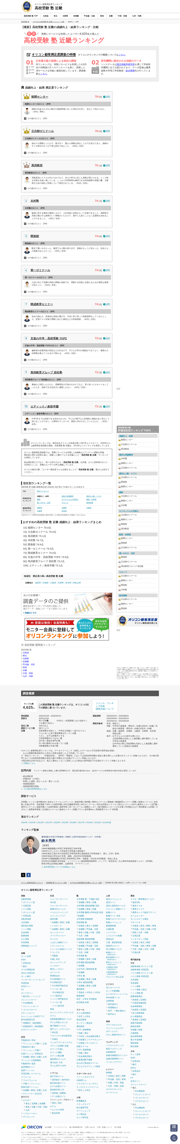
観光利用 (56, 1113)
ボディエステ (112, 1031)
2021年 (49, 822)
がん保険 (25, 939)
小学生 (97, 992)
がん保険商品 (136, 1016)
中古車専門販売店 (60, 986)
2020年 (57, 822)
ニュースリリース (60, 1127)
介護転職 (110, 929)
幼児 (80, 1016)
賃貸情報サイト (28, 1067)
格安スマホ (137, 906)
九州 (45, 1057)
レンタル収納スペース (62, 949)
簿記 (86, 1033)
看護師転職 (111, 926)
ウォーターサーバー (59, 899)
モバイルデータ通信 (139, 919)
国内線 (55, 1093)
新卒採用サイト (113, 958)
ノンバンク (36, 996)
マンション (28, 1043)
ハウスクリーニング (59, 912)
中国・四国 (28, 673)
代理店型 (27, 906)
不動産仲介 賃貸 (28, 1063)
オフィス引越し (57, 1049)
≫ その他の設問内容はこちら (34, 789)
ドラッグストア (83, 1104)
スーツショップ (83, 1111)
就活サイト (111, 902)
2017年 (81, 822)
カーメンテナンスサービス (62, 1012)
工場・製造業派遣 (114, 942)
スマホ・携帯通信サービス (142, 899)
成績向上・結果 (126, 436)
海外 (60, 1103)
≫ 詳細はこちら (28, 763)
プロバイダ (135, 922)
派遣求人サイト (113, 946)
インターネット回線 (139, 939)
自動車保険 (26, 899)
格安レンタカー (57, 969)
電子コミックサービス (60, 1029)
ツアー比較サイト (58, 1096)
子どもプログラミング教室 (88, 1066)
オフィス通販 (56, 1052)
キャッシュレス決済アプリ (33, 1016)
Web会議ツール (113, 997)
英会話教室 (81, 1019)
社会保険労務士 (93, 1036)
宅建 (80, 1033)
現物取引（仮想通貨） (33, 1023)
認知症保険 (135, 1026)
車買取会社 (55, 976)
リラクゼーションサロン (87, 1083)
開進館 (35, 236)
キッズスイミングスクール (87, 1087)
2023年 (32, 822)
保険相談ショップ (29, 946)
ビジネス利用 (58, 1110)
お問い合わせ (90, 1127)
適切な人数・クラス (94, 496)
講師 (38, 499)
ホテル (53, 1106)
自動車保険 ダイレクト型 (141, 966)
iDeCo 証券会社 (28, 973)
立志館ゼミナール (42, 131)
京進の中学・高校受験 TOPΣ (49, 338)
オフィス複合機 (57, 1056)
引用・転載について (104, 1127)
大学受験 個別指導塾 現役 (87, 906)
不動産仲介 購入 (28, 1047)
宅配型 (55, 956)
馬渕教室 (37, 165)
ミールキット (56, 926)
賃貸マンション (28, 1070)
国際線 (63, 1093)
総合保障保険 (136, 1036)
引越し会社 (55, 959)
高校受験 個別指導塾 (85, 939)
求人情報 (117, 1127)
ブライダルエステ (114, 1025)
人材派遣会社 (112, 973)
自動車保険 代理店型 (139, 969)
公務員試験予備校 (84, 1060)
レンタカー (55, 966)
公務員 (81, 1043)
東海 (25, 667)
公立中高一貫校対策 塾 (86, 969)
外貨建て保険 (136, 1030)
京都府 (64, 508)
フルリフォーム (30, 1080)
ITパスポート (92, 1043)
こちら (122, 55)
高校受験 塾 (81, 922)
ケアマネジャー (95, 1039)
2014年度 (107, 822)
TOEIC (81, 1036)
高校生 (81, 992)
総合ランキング (43, 491)
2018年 (73, 822)
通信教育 (80, 989)
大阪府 (88, 508)
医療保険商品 (136, 996)
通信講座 (80, 1026)
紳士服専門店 (82, 1107)
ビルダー (27, 1100)
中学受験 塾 (81, 956)
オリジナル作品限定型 (62, 1036)
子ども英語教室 (83, 1013)
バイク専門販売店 (60, 999)
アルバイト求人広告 (115, 977)
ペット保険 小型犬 (138, 989)
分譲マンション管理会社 (32, 1054)
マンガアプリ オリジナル (61, 1042)
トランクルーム (57, 946)
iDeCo (133, 1068)
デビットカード (28, 1013)
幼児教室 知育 (82, 1002)
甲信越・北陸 (29, 664)
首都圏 (26, 661)
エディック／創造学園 (45, 406)
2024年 (24, 822)
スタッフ (65, 503)
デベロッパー (29, 1117)
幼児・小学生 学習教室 (86, 999)
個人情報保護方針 (76, 1127)
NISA (23, 959)
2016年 (89, 822)
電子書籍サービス (58, 1026)
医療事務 (87, 1030)
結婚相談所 (111, 1052)
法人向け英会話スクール (87, 1063)
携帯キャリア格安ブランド (144, 912)
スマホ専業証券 (28, 969)
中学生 (89, 992)
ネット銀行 (26, 976)
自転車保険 (26, 919)
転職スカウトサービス (116, 919)
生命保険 (25, 932)
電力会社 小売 (56, 1062)
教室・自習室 (91, 499)
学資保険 (25, 942)
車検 (52, 1009)
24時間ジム (81, 1080)
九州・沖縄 (28, 676)
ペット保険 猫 (136, 993)
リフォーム (26, 1077)
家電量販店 (81, 1101)
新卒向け (112, 1014)
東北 (25, 655)
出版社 (55, 1039)
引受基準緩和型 (139, 1003)
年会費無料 (28, 1003)
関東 (124, 1076)
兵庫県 (39, 511)
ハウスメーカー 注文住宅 (31, 1094)
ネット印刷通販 (113, 991)
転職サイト (111, 912)
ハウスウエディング (115, 1045)
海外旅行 (66, 1080)
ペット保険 (26, 929)
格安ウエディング (114, 1049)
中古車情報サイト (58, 979)
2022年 (40, 822)
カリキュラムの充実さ (70, 499)
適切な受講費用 (67, 496)
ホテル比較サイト (58, 1086)
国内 (54, 1103)
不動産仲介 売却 (28, 1040)
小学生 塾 (80, 976)
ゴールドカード (30, 1010)
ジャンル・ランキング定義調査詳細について (105, 706)
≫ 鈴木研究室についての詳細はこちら (58, 867)
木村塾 (35, 200)
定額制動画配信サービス (61, 1019)
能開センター (39, 96)
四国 (134, 932)
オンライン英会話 (84, 1023)
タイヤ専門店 (82, 1117)
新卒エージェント (114, 963)
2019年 (65, 822)
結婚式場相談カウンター (117, 1055)
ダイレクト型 (29, 902)
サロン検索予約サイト (116, 1035)
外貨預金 (25, 983)
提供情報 (89, 503)
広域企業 (136, 936)
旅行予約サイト (57, 1076)
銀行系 (26, 996)
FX (22, 989)
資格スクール (82, 1046)
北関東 (26, 658)
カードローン (27, 993)
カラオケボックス (114, 1089)
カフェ (53, 1016)
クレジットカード (29, 1000)
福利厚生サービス (58, 1059)
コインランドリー (58, 916)
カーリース (55, 972)
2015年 (97, 822)
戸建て (38, 1043)
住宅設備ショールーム (31, 1073)
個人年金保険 (136, 1039)
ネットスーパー (57, 932)
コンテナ (56, 952)
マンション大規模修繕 (31, 1060)
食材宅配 (54, 919)
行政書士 (82, 1039)
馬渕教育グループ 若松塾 (46, 372)
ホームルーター (137, 916)
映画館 (109, 1072)
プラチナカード (142, 1101)
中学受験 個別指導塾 (85, 962)
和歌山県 (77, 583)
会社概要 (48, 1127)
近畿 (25, 670)
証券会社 (27, 963)
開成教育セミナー (42, 304)
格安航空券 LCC (57, 1090)
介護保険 (134, 1033)
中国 (154, 929)
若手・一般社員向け (117, 1011)
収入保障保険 (138, 1013)
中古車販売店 (56, 982)
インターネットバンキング (33, 980)
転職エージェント (114, 922)
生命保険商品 (136, 1006)
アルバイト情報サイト (116, 909)
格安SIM (136, 902)
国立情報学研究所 (126, 64)
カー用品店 (81, 1114)
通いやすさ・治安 (43, 503)
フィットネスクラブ (85, 1077)
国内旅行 (56, 1080)
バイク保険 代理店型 (139, 976)
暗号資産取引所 (28, 1019)
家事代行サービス (58, 909)
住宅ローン (26, 986)
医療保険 (25, 936)
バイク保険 (26, 909)
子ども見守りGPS (58, 1066)
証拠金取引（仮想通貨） (34, 1026)
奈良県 (64, 511)
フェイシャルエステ (115, 1028)
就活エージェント (114, 899)
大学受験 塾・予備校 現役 (87, 899)
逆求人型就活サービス (116, 906)
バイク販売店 (56, 996)
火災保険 (25, 922)
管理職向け (113, 1007)
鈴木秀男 (130, 70)
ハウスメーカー (30, 1113)
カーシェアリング (58, 962)
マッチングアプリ (114, 1062)
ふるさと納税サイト (59, 942)
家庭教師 (80, 996)
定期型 (143, 1000)
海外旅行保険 (27, 926)
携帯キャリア (138, 909)
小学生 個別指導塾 (84, 982)
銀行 (25, 966)
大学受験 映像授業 (84, 919)
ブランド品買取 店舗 (59, 1046)
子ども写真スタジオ (59, 1022)
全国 (122, 1086)
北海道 (26, 653)
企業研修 (110, 1001)
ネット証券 (26, 956)
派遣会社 (110, 939)
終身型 (135, 1000)
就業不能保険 (136, 1023)
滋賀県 (39, 508)
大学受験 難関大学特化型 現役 (89, 912)
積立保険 (134, 1046)
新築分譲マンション (30, 1087)
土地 (45, 1043)
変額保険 (134, 1043)
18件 (107, 96)
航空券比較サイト (58, 1083)
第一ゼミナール (40, 270)
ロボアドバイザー (29, 1030)
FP (79, 1030)
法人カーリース (113, 987)
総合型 (55, 1032)
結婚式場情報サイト (115, 1059)
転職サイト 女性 (113, 916)
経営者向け (113, 1004)
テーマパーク (112, 1092)
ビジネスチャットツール (117, 994)
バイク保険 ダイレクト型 (141, 973)
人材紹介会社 (112, 968)
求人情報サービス (114, 949)
